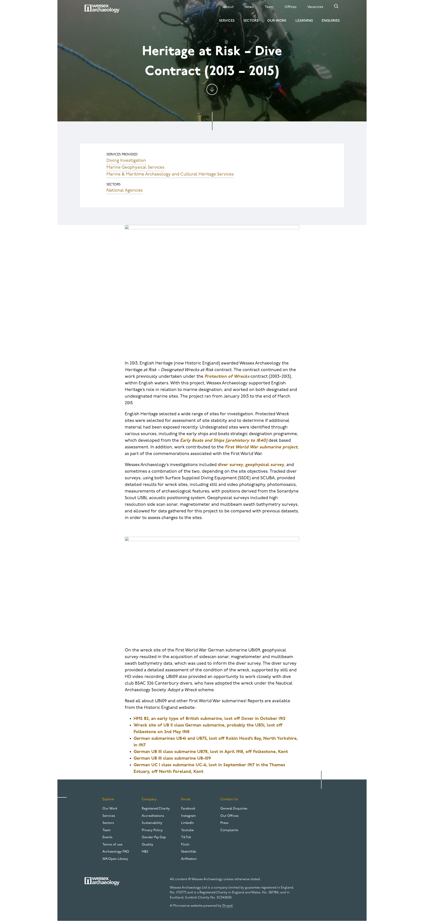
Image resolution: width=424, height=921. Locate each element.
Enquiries (331, 21)
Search (336, 6)
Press (224, 823)
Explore (108, 799)
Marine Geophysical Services (135, 167)
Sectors (250, 21)
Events (107, 837)
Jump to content (212, 89)
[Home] (102, 8)
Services (227, 21)
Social (185, 799)
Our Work (277, 21)
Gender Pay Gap (154, 837)
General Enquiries (233, 808)
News (249, 7)
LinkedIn (187, 823)
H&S (145, 851)
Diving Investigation (126, 161)
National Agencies (124, 190)
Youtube (187, 830)
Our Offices (229, 816)
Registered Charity (156, 808)
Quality (147, 844)
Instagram (188, 816)
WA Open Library (115, 859)
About (228, 7)
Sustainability (152, 823)
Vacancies (315, 7)
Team (269, 7)
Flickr (185, 844)
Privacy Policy (152, 830)
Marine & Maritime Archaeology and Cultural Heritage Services (170, 174)
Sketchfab (188, 851)
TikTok (186, 837)
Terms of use (112, 844)
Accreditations (153, 816)
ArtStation (189, 859)
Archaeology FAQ (115, 851)
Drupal (227, 906)
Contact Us (229, 799)
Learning (304, 21)
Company (149, 799)
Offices (290, 7)
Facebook (188, 808)
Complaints (229, 830)
